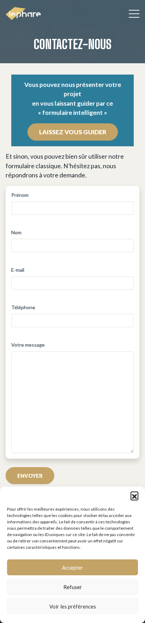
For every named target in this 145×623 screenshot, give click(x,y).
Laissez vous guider (72, 132)
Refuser (72, 587)
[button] (134, 495)
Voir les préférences (72, 606)
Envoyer (30, 475)
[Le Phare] (23, 13)
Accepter (72, 567)
